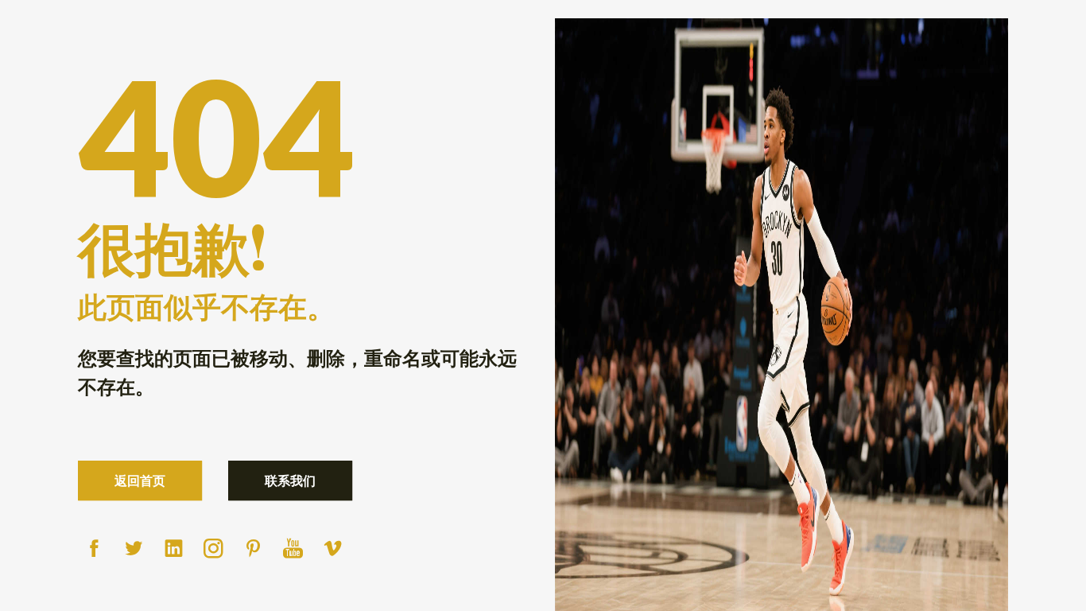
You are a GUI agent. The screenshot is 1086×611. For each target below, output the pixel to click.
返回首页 (139, 480)
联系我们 (290, 480)
